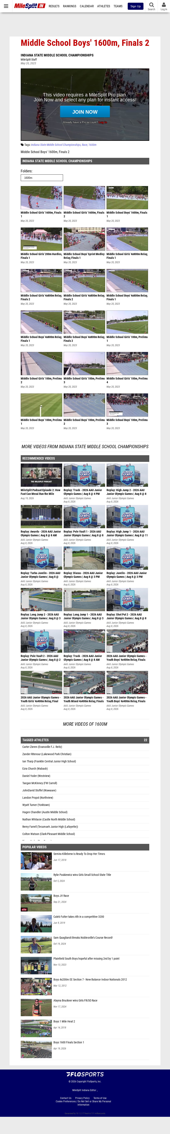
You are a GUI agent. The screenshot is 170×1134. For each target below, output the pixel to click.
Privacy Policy (82, 1098)
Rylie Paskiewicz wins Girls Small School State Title (82, 875)
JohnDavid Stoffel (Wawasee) (39, 790)
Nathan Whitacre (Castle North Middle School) (48, 819)
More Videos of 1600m (85, 724)
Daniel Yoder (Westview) (36, 776)
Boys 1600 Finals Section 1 (68, 1042)
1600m (92, 145)
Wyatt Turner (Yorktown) (36, 805)
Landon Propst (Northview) (37, 797)
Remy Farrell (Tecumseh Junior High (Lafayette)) (50, 827)
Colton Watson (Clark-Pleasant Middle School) (48, 834)
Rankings (69, 6)
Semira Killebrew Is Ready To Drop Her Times (79, 854)
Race (84, 145)
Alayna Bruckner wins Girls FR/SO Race (75, 1000)
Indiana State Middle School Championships (57, 55)
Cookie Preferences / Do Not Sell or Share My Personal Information (83, 1103)
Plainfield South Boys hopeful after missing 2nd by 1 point (86, 958)
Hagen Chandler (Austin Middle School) (44, 812)
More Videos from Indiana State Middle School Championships (85, 446)
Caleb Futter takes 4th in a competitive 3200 (78, 917)
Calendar (87, 6)
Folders (26, 171)
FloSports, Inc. (94, 1081)
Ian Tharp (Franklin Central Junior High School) (49, 761)
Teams (118, 6)
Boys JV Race (61, 896)
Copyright (81, 1081)
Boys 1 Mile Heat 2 (64, 1021)
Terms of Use (100, 1098)
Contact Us (65, 1098)
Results (54, 6)
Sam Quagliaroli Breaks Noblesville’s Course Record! (83, 937)
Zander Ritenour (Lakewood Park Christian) (46, 754)
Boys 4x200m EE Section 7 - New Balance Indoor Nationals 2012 (90, 979)
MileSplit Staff (29, 59)
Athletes (103, 6)
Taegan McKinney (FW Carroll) (39, 783)
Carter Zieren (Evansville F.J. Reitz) (42, 747)
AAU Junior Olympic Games (77, 498)
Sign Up (135, 6)
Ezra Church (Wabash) (35, 768)
